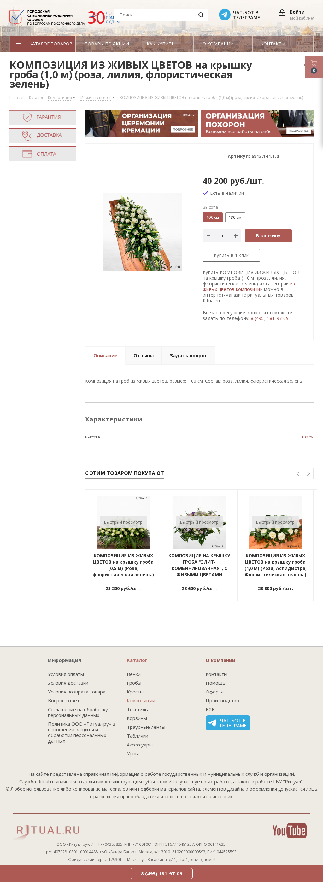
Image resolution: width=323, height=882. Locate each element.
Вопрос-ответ (63, 700)
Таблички (137, 736)
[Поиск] (200, 15)
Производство (222, 700)
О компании (220, 660)
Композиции (141, 700)
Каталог (137, 660)
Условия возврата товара (76, 691)
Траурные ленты (146, 727)
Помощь (216, 683)
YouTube (290, 830)
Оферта (215, 691)
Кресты (135, 691)
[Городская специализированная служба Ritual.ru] (67, 20)
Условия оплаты (66, 674)
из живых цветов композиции (249, 286)
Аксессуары (140, 744)
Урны (133, 753)
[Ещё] (303, 44)
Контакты (216, 674)
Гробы (134, 683)
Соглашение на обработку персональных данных (78, 712)
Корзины (137, 718)
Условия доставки (68, 683)
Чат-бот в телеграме (233, 722)
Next (308, 473)
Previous (298, 473)
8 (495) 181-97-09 (270, 318)
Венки (134, 674)
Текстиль (137, 709)
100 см (307, 437)
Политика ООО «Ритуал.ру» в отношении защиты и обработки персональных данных (81, 732)
